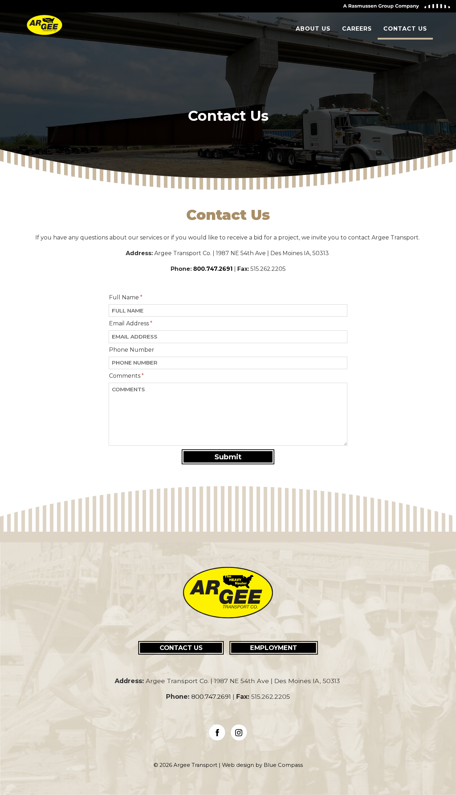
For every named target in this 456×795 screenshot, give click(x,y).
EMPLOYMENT (273, 647)
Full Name (124, 297)
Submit (228, 457)
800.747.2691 (213, 268)
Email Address (129, 323)
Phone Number (131, 349)
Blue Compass (283, 765)
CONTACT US (181, 647)
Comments (124, 375)
